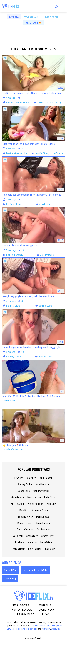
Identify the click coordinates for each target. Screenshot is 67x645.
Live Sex (14, 16)
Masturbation (12, 153)
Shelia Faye (32, 536)
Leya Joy (18, 478)
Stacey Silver (47, 536)
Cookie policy (46, 609)
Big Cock (10, 204)
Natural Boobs (22, 102)
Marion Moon (34, 497)
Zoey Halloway (25, 516)
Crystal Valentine (25, 529)
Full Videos (31, 16)
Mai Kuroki (18, 536)
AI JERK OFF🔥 (33, 22)
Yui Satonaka (43, 529)
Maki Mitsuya (42, 516)
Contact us (45, 605)
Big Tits (9, 305)
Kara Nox (23, 510)
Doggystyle (19, 255)
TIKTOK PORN (50, 16)
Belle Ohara (50, 497)
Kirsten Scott (17, 503)
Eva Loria (19, 542)
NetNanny (46, 629)
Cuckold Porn (10, 570)
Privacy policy (25, 614)
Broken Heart (18, 548)
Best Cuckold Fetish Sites (35, 570)
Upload (45, 614)
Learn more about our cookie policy (46, 625)
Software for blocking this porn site (22, 629)
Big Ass (9, 356)
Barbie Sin (50, 548)
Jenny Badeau (43, 523)
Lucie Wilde (46, 542)
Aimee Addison (35, 503)
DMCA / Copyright (22, 605)
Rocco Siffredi (24, 523)
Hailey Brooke (56, 153)
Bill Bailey (56, 102)
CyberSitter (55, 629)
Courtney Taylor (41, 490)
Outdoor (24, 153)
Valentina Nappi (40, 510)
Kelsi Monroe (42, 484)
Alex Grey (51, 503)
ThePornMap (10, 578)
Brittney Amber (25, 484)
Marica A (32, 542)
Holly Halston (35, 548)
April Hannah (46, 478)
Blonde (19, 204)
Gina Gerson (17, 497)
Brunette (10, 102)
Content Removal (22, 609)
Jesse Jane (24, 490)
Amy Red (31, 478)
